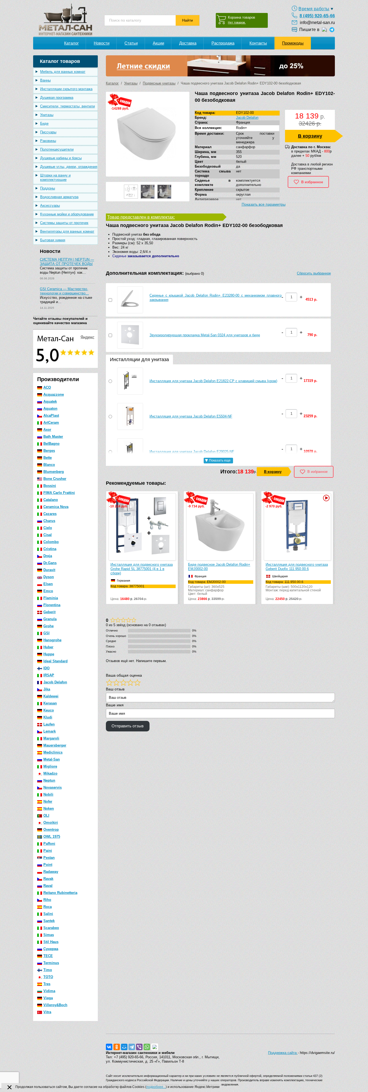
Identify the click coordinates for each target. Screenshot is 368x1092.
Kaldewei (50, 696)
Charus (49, 521)
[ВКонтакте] (109, 1047)
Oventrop (51, 830)
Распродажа (222, 43)
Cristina (49, 549)
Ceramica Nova (55, 507)
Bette (47, 458)
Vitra (47, 1012)
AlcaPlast (51, 415)
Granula (50, 619)
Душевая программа (56, 98)
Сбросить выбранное (314, 273)
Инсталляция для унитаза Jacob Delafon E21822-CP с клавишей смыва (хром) (213, 381)
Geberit (49, 612)
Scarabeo (51, 928)
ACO (47, 387)
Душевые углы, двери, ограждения (68, 167)
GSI (46, 633)
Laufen (49, 724)
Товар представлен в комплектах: (141, 217)
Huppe (48, 654)
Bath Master (53, 437)
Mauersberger (54, 745)
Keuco (48, 710)
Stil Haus (50, 942)
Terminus (51, 963)
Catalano (50, 500)
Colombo (51, 542)
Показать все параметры (264, 204)
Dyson (48, 577)
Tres (46, 984)
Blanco (49, 465)
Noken (48, 808)
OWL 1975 (51, 837)
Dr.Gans (50, 563)
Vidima (49, 991)
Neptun (49, 780)
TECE (48, 956)
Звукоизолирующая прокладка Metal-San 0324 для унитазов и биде (205, 335)
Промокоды (293, 43)
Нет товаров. (237, 22)
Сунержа (50, 949)
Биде (44, 123)
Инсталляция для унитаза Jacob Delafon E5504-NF (191, 416)
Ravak (48, 879)
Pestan (49, 858)
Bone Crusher (54, 479)
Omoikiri (50, 822)
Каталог (71, 43)
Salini (48, 914)
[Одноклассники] (116, 1047)
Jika (46, 689)
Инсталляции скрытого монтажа (66, 89)
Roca (47, 907)
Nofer (47, 801)
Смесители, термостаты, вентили (67, 106)
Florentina (51, 605)
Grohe (48, 626)
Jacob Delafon (55, 682)
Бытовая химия (52, 240)
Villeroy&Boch (55, 1005)
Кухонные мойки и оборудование (67, 214)
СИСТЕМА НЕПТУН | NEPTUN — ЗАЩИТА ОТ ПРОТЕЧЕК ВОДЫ (67, 261)
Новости (101, 43)
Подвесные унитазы (159, 83)
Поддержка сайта (283, 1053)
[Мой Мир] (124, 1047)
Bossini (49, 486)
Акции (158, 43)
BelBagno (51, 444)
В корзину (310, 136)
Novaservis (52, 787)
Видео (325, 498)
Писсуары (48, 132)
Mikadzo (50, 773)
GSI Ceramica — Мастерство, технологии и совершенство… (64, 291)
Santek (49, 921)
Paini (47, 851)
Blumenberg (53, 472)
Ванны (45, 80)
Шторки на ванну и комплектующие (55, 177)
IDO (46, 668)
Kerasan (50, 703)
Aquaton (50, 408)
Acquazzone (53, 394)
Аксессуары (50, 206)
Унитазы (46, 115)
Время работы (313, 8)
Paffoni (49, 844)
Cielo (47, 528)
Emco (48, 591)
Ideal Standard (55, 661)
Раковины (48, 141)
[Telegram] (132, 1047)
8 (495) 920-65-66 (317, 15)
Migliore (50, 766)
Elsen (48, 584)
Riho (47, 900)
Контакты (258, 43)
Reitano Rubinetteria (60, 893)
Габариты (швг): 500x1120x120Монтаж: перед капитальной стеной (293, 586)
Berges (49, 451)
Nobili (48, 794)
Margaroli (51, 738)
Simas (48, 935)
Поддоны (47, 188)
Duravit (49, 570)
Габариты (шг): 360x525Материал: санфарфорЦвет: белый (207, 588)
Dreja (47, 556)
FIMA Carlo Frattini (59, 493)
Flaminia (50, 598)
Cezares (50, 514)
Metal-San (51, 759)
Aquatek (50, 401)
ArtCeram (51, 422)
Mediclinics (53, 752)
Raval (48, 886)
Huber (48, 647)
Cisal (47, 535)
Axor (47, 430)
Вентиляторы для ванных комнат (67, 231)
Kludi (47, 717)
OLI (46, 815)
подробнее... (156, 1087)
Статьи (131, 43)
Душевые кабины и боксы (61, 158)
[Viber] (139, 1047)
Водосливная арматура (59, 197)
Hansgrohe (52, 640)
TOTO (48, 977)
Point (47, 865)
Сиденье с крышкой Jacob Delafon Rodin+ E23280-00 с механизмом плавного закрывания (216, 297)
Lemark (49, 731)
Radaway (50, 872)
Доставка (187, 43)
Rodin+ (241, 128)
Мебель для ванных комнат (62, 72)
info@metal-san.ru (317, 22)
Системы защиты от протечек (64, 223)
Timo (47, 970)
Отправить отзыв (128, 726)
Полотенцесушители (57, 149)
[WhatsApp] (147, 1047)
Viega (48, 998)
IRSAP (48, 675)
